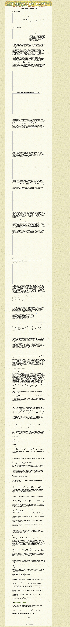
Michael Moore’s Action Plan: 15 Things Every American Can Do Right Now (26, 6)
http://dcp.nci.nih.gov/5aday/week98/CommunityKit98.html (24, 603)
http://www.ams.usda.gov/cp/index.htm (20, 602)
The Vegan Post (29, 4)
